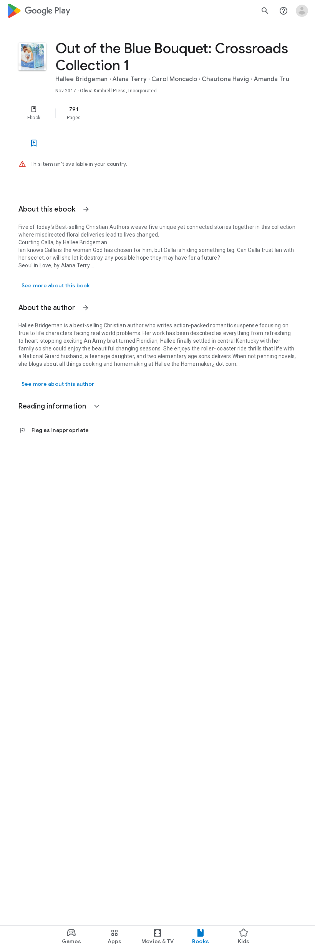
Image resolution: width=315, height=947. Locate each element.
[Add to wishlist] (34, 143)
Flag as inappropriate (53, 430)
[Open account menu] (302, 11)
